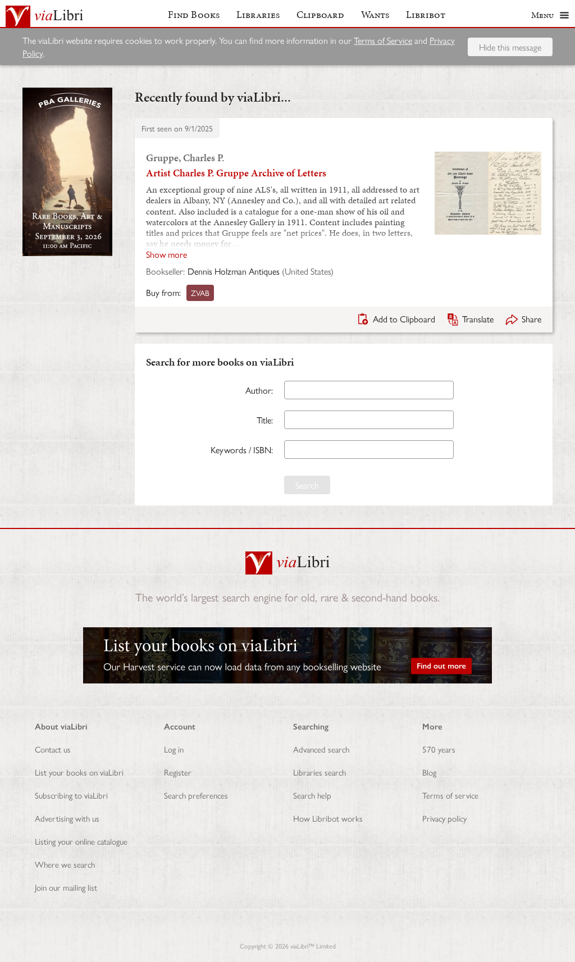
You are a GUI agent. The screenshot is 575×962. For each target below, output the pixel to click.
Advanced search (321, 749)
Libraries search (319, 772)
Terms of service (450, 795)
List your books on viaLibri (79, 772)
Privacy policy (444, 818)
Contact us (53, 749)
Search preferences (196, 795)
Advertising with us (67, 818)
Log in (174, 749)
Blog (429, 772)
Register (177, 772)
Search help (312, 795)
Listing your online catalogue (81, 841)
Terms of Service (383, 40)
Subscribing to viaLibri (71, 795)
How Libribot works (328, 818)
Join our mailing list (66, 887)
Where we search (65, 864)
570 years (438, 749)
